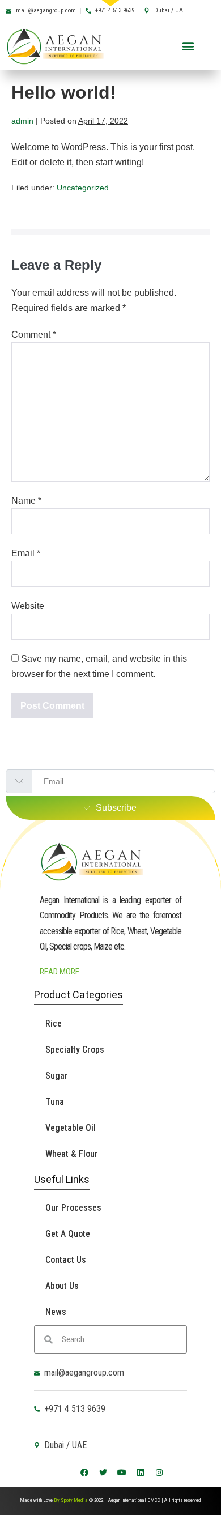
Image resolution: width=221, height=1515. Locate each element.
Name (26, 500)
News (55, 1312)
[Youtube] (122, 1472)
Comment (33, 334)
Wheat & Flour (71, 1153)
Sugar (56, 1075)
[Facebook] (84, 1472)
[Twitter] (103, 1472)
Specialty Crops (74, 1049)
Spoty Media (74, 1500)
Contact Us (65, 1259)
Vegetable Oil (70, 1127)
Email (25, 553)
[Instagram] (159, 1472)
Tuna (54, 1101)
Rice (53, 1023)
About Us (62, 1285)
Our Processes (73, 1207)
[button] (188, 46)
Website (27, 606)
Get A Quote (67, 1233)
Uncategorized (83, 187)
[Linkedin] (140, 1472)
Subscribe (116, 807)
